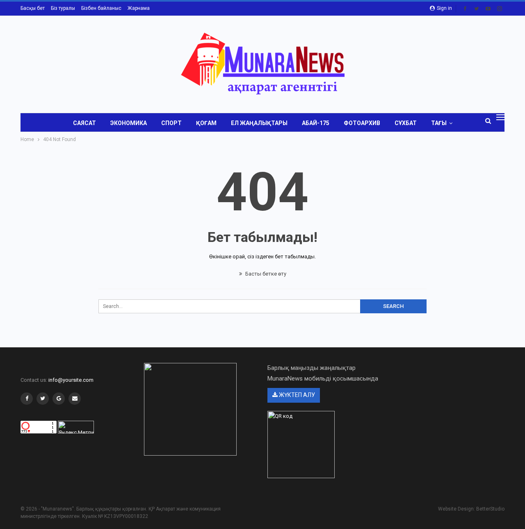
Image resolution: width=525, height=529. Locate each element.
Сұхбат (406, 123)
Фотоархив (362, 123)
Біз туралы (63, 8)
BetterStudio (490, 509)
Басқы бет (33, 8)
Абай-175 (315, 123)
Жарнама (139, 8)
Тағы (439, 123)
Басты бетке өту (265, 274)
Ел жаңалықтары (259, 123)
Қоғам (206, 123)
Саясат (84, 123)
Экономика (128, 123)
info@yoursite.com (71, 380)
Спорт (171, 123)
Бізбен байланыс (101, 8)
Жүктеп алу (296, 395)
